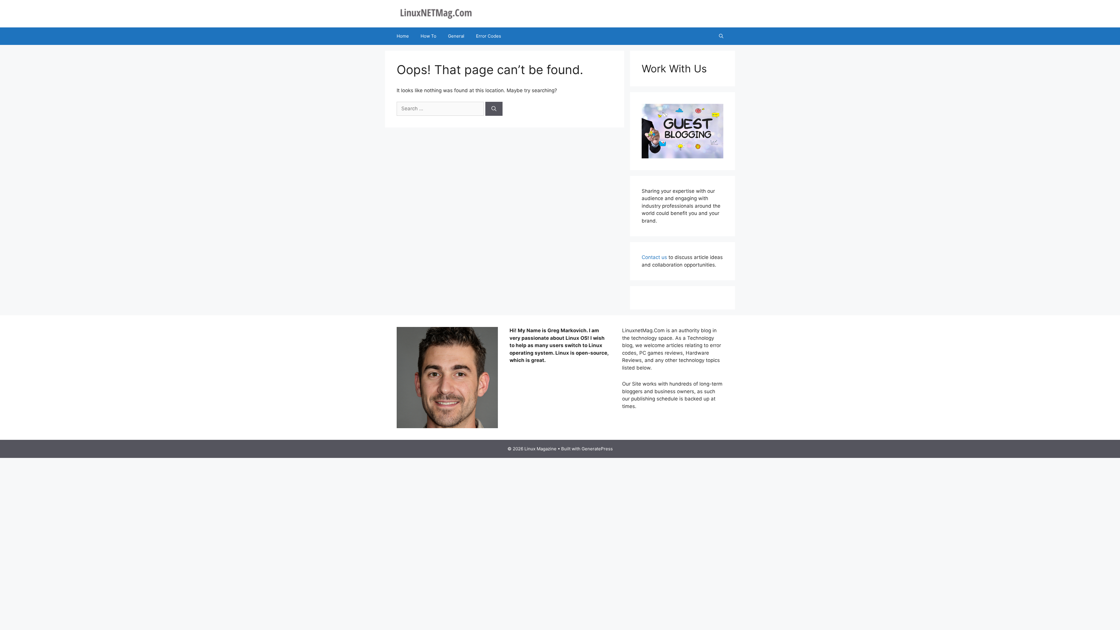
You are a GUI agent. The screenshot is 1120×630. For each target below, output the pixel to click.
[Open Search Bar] (721, 36)
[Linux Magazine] (436, 13)
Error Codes (488, 36)
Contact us (654, 257)
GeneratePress (597, 449)
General (456, 36)
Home (403, 36)
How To (428, 36)
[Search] (494, 109)
